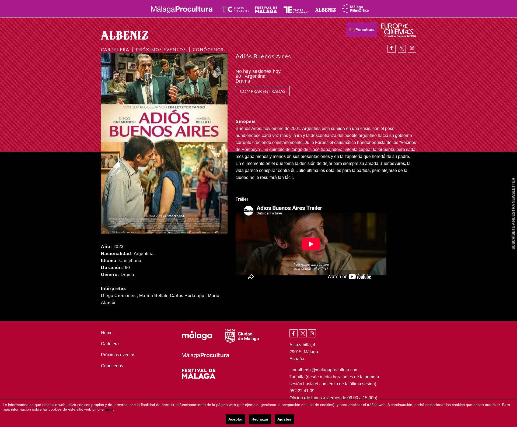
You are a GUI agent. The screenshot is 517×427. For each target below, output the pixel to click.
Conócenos (208, 49)
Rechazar (259, 419)
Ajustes (284, 419)
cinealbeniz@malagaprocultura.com (323, 370)
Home (107, 332)
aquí (109, 409)
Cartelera (115, 49)
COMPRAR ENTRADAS (262, 91)
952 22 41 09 (302, 391)
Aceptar (235, 419)
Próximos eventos (161, 49)
